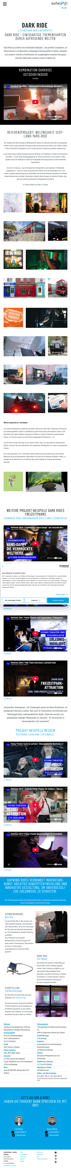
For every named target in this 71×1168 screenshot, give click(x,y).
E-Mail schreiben (20, 1135)
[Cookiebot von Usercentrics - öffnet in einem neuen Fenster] (61, 566)
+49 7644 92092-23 (20, 1132)
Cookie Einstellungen (42, 1159)
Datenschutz (40, 1154)
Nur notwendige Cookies (13, 600)
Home (21, 1152)
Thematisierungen (20, 997)
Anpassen (34, 600)
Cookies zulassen (58, 600)
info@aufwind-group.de (10, 1165)
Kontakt (22, 1161)
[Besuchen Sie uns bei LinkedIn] (56, 1155)
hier (42, 184)
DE (63, 8)
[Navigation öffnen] (5, 4)
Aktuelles (22, 1159)
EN (65, 8)
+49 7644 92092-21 (53, 1132)
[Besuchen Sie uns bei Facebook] (56, 1152)
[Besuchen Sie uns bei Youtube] (56, 1161)
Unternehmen (23, 1154)
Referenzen (23, 1156)
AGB (38, 1156)
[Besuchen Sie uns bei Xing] (56, 1158)
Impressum (40, 1152)
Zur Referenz (8, 563)
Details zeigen (60, 594)
